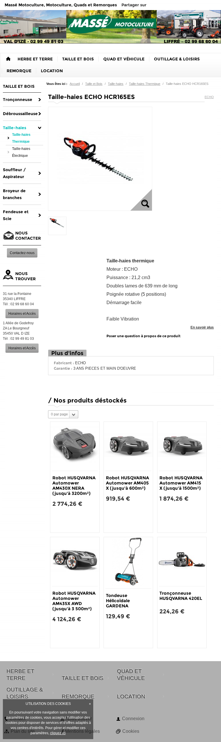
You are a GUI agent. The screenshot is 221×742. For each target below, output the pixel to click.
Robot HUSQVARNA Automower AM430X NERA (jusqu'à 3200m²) (74, 485)
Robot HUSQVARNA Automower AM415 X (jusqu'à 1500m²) (181, 483)
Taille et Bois (93, 83)
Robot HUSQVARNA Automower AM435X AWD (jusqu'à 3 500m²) (74, 600)
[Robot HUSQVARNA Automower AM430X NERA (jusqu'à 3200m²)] (74, 446)
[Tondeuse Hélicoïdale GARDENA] (128, 562)
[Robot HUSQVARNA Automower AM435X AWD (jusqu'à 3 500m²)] (74, 561)
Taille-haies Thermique (144, 83)
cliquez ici (58, 733)
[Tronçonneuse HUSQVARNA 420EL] (181, 561)
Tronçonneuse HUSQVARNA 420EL (180, 595)
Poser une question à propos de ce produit (143, 336)
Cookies (130, 731)
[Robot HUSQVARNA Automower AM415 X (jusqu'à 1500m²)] (181, 446)
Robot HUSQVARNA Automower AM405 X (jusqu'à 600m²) (127, 483)
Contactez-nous (22, 253)
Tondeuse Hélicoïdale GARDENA (118, 601)
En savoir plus (202, 327)
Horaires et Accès (22, 314)
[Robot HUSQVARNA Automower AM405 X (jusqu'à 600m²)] (128, 446)
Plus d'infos (67, 353)
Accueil (75, 83)
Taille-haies (115, 83)
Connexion (133, 718)
